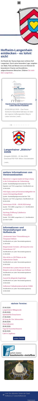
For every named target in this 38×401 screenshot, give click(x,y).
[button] (2, 100)
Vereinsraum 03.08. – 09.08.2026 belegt (17, 204)
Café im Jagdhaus (9, 333)
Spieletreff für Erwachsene (12, 314)
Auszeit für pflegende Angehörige (14, 278)
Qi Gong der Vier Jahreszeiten (13, 319)
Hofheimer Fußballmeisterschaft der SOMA (18, 286)
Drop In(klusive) (8, 324)
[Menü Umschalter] (19, 3)
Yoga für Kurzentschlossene (12, 329)
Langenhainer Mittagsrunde (12, 310)
